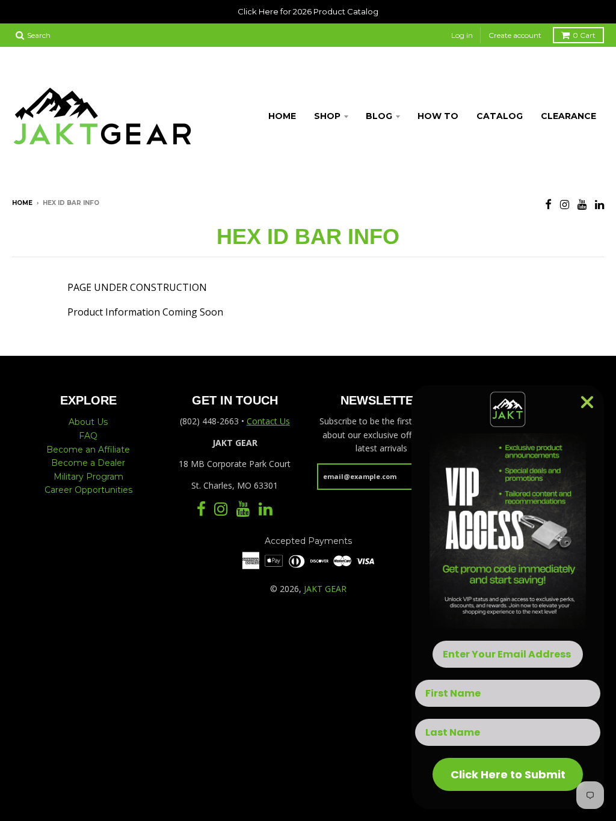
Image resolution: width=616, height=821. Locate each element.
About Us (88, 422)
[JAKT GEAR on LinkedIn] (599, 204)
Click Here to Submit (508, 774)
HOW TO (437, 116)
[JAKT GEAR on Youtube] (582, 204)
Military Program (88, 476)
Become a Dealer (88, 462)
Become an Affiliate (88, 449)
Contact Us (268, 421)
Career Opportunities (88, 489)
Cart (584, 35)
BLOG (379, 116)
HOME (282, 116)
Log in (462, 35)
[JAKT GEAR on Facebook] (548, 204)
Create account (514, 35)
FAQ (88, 435)
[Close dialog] (587, 402)
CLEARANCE (568, 116)
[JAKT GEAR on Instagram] (564, 204)
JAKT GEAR (325, 588)
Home (22, 203)
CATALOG (499, 116)
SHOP (327, 116)
